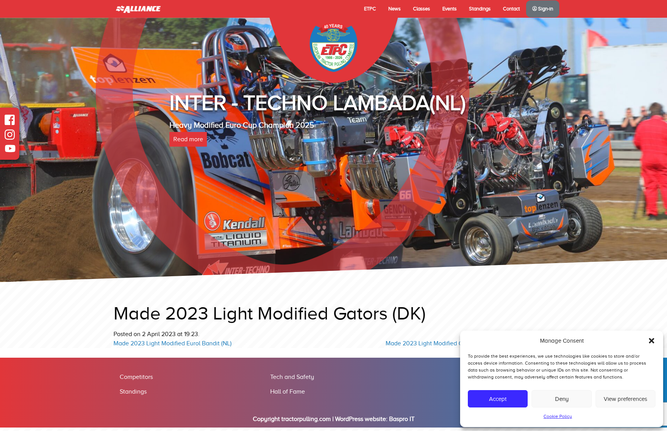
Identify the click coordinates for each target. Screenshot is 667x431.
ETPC (370, 9)
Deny (562, 399)
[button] (651, 341)
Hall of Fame (287, 391)
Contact (511, 9)
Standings (480, 9)
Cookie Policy (557, 416)
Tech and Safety (292, 377)
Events (449, 9)
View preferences (625, 399)
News (394, 9)
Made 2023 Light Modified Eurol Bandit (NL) (172, 343)
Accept (497, 399)
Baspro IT (402, 419)
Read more (188, 170)
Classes (421, 9)
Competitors (136, 377)
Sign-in (545, 9)
